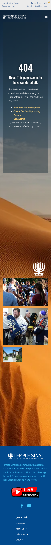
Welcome (20, 523)
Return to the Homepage (26, 107)
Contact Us (19, 119)
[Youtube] (29, 506)
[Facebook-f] (22, 506)
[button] (49, 2)
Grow (18, 539)
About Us (20, 528)
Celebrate (20, 534)
